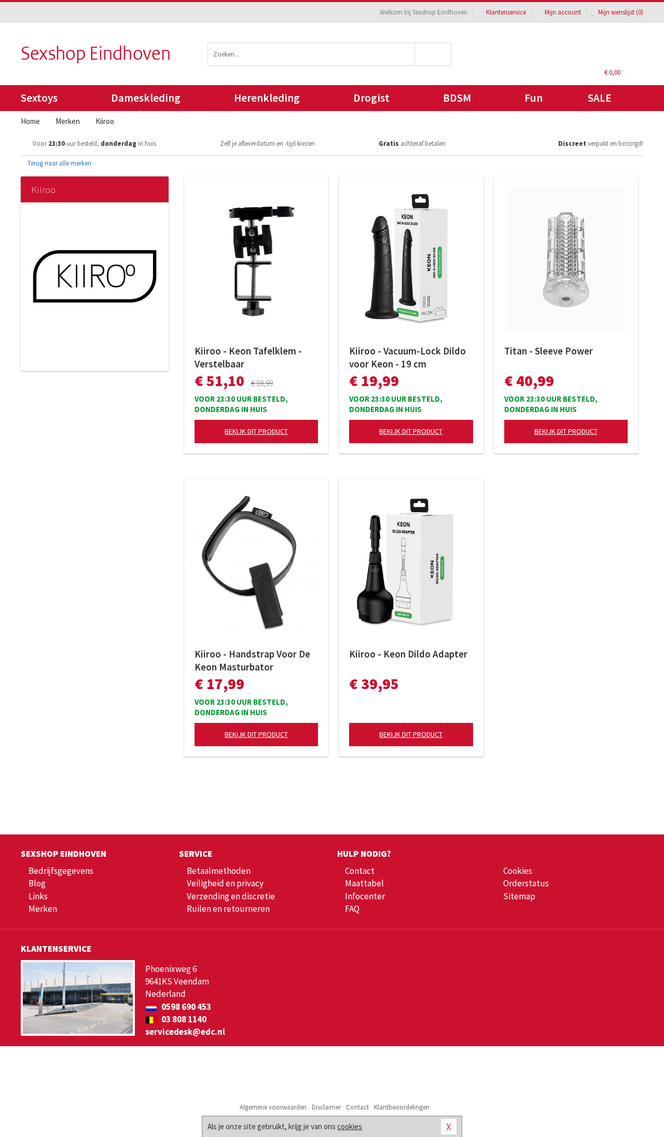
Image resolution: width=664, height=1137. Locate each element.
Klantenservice (506, 12)
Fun (533, 98)
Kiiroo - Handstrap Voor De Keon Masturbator (252, 660)
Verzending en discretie (231, 896)
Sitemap (519, 896)
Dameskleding (146, 98)
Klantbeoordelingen (402, 1107)
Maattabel (364, 883)
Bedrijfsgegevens (61, 870)
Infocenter (365, 896)
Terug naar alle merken (58, 163)
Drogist (371, 98)
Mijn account (563, 12)
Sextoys (39, 98)
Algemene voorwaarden (273, 1107)
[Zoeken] (433, 54)
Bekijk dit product (256, 431)
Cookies (517, 870)
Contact (360, 870)
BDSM (457, 98)
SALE (600, 98)
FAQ (352, 908)
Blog (37, 883)
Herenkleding (267, 98)
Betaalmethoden (219, 870)
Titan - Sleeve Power (548, 351)
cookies (349, 1126)
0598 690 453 (185, 1006)
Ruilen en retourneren (228, 908)
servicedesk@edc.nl (185, 1031)
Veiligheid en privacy (225, 883)
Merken (43, 908)
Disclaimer (326, 1107)
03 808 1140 (183, 1019)
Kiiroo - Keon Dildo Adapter (408, 654)
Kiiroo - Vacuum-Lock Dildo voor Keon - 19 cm (407, 357)
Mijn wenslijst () (620, 12)
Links (38, 896)
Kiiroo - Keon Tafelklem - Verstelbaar (248, 357)
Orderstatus (526, 883)
